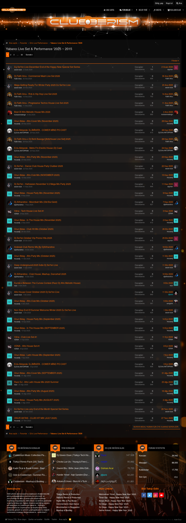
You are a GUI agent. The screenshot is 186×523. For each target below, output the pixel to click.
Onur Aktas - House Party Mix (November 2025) (37, 192)
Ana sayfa (110, 9)
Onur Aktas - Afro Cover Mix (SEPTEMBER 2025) (38, 373)
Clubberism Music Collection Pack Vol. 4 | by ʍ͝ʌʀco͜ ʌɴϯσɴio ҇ (30, 455)
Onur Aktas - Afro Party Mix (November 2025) (36, 156)
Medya (158, 9)
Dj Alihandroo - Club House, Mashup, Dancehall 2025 (40, 274)
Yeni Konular (67, 448)
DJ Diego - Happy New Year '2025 (113, 503)
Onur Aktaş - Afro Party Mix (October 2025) (34, 255)
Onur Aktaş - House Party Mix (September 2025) (37, 319)
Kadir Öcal (177, 519)
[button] (131, 9)
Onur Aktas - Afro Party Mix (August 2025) (34, 390)
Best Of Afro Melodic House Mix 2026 (32, 111)
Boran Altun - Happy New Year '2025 (115, 500)
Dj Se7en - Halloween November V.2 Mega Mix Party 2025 (42, 183)
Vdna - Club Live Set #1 (25, 336)
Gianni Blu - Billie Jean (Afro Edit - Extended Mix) (74, 468)
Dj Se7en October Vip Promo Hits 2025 (33, 237)
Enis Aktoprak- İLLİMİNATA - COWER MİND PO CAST (40, 129)
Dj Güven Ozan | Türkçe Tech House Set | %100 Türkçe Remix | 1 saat (74, 455)
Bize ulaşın (22, 519)
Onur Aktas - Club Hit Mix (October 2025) (34, 228)
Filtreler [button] (174, 60)
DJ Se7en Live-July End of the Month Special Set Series (41, 409)
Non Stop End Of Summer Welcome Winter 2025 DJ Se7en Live (45, 310)
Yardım (54, 519)
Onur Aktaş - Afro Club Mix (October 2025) (34, 300)
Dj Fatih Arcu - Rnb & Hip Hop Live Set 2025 (35, 93)
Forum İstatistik (157, 448)
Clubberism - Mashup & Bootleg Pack (30, 481)
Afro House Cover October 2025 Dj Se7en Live (36, 291)
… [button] (18, 54)
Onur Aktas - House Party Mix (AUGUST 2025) (36, 399)
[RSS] (70, 519)
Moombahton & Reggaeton (68, 507)
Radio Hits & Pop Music (66, 500)
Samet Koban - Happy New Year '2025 (115, 510)
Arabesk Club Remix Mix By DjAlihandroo (34, 246)
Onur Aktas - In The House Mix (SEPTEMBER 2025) (39, 327)
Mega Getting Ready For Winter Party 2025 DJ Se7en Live (42, 84)
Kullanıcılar (175, 9)
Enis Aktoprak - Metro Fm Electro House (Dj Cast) (38, 147)
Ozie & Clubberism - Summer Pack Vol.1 (30, 475)
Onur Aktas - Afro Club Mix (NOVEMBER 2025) (37, 175)
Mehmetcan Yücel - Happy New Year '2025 (117, 494)
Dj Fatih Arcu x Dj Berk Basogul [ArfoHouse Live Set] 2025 (42, 138)
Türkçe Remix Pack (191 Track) (28, 462)
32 (22, 54)
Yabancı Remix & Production (68, 497)
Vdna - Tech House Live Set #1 (29, 210)
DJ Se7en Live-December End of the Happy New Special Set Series (47, 66)
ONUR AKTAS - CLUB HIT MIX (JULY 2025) (35, 418)
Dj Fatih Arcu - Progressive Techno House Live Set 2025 (41, 102)
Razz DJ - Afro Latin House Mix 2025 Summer (36, 381)
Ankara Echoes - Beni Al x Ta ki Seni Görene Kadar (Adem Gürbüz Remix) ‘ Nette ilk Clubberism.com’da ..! (74, 481)
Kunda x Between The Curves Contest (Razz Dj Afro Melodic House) (47, 282)
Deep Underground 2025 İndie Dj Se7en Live (36, 265)
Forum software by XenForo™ (148, 519)
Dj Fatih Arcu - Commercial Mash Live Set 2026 (37, 76)
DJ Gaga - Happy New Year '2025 (113, 507)
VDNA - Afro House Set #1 (27, 345)
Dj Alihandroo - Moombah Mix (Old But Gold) (35, 201)
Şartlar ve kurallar (35, 519)
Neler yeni (143, 9)
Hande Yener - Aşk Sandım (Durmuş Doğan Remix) (74, 475)
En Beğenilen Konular (29, 448)
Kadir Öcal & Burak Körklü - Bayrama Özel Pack (30, 468)
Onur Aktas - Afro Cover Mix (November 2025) (36, 121)
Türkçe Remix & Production (68, 494)
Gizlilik (47, 519)
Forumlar (126, 9)
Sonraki (29, 54)
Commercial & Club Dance (67, 503)
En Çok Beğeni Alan (114, 448)
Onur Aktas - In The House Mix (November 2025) (37, 220)
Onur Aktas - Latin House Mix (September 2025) (37, 354)
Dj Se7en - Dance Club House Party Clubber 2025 (38, 166)
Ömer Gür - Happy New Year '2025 (114, 497)
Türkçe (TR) (12, 519)
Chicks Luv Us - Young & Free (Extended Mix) (74, 462)
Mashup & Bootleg (64, 510)
